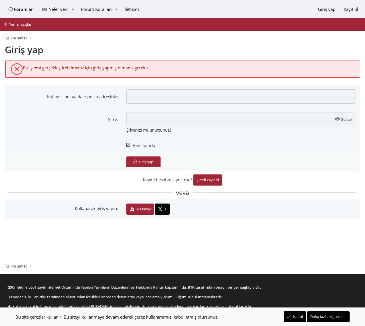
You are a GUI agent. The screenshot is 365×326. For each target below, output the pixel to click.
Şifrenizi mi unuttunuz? (148, 130)
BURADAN (99, 306)
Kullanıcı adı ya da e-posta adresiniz (82, 96)
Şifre (112, 119)
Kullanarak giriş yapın (96, 209)
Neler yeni (58, 9)
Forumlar (23, 9)
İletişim (132, 9)
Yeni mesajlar (20, 24)
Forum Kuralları (96, 9)
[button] (73, 9)
